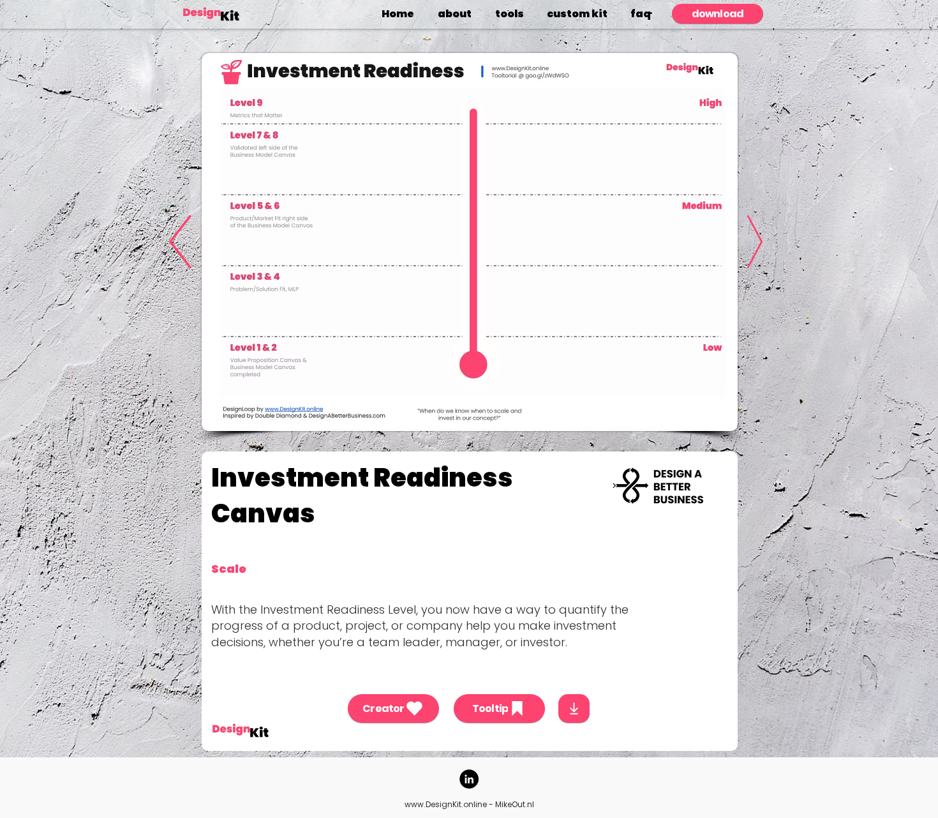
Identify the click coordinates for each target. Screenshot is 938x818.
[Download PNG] (574, 708)
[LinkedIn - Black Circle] (469, 779)
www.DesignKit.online (446, 804)
